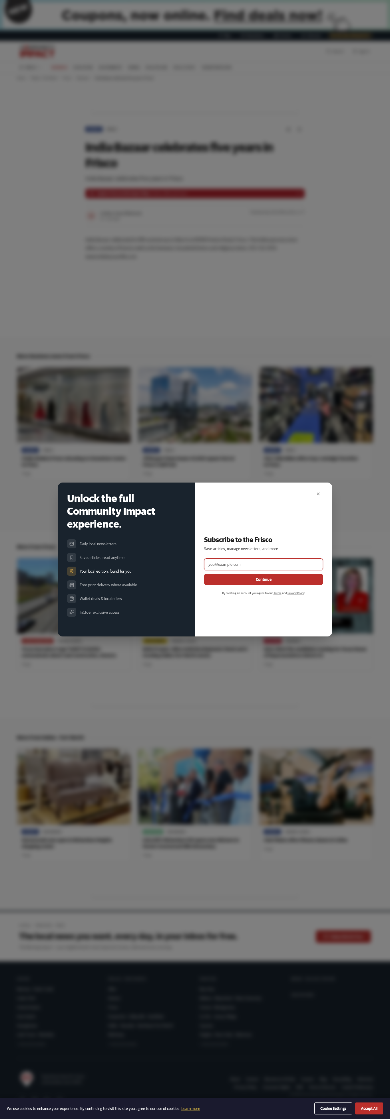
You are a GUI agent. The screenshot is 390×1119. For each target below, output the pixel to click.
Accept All (369, 1108)
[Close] (318, 494)
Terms (278, 593)
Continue (264, 579)
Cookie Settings (333, 1108)
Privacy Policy (296, 593)
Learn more (190, 1108)
